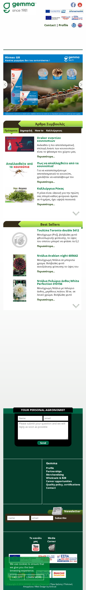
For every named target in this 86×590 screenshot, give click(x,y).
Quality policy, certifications (63, 484)
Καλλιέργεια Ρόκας (50, 188)
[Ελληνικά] (74, 25)
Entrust (52, 586)
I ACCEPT (17, 577)
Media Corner (51, 539)
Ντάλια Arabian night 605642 (57, 256)
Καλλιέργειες (54, 130)
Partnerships (54, 471)
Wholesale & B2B (56, 477)
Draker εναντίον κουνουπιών (49, 139)
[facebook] (73, 5)
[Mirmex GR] (43, 84)
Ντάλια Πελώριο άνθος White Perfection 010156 (58, 282)
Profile (63, 25)
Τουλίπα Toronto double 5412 (58, 230)
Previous (5, 84)
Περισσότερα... (46, 156)
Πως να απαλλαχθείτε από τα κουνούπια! (58, 164)
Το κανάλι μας (36, 539)
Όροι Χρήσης (57, 584)
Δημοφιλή (26, 130)
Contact (50, 25)
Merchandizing (55, 474)
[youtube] (80, 5)
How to (39, 130)
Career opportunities (59, 481)
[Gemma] (19, 7)
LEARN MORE (34, 577)
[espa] (64, 12)
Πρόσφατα (11, 130)
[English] (80, 25)
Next (80, 84)
